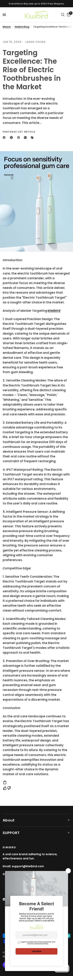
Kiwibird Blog (22, 26)
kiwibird (54, 311)
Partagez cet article (19, 132)
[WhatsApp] (26, 137)
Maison (7, 26)
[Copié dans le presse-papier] (33, 137)
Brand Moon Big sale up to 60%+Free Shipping (36, 3)
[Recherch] (63, 14)
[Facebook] (5, 137)
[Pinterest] (19, 137)
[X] (12, 137)
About (9, 820)
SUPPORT (11, 832)
